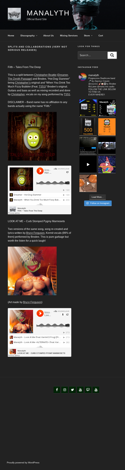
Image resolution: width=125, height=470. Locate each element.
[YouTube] (80, 389)
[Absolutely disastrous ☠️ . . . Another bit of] (107, 145)
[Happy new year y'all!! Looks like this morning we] (88, 126)
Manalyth (48, 13)
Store (87, 35)
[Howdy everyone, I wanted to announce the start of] (88, 145)
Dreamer (63, 74)
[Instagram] (64, 389)
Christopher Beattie (45, 74)
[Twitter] (72, 389)
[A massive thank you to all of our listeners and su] (107, 108)
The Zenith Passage (19, 78)
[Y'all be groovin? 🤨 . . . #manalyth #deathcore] (88, 183)
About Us (48, 35)
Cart (100, 35)
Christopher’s (23, 82)
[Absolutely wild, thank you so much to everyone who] (107, 126)
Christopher (18, 94)
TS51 (42, 86)
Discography (28, 35)
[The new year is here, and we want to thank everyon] (88, 108)
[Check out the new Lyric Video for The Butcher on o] (88, 164)
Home (11, 35)
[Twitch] (88, 389)
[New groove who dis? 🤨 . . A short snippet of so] (107, 164)
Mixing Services (69, 35)
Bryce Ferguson (35, 233)
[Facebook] (57, 389)
